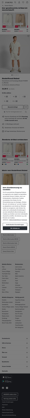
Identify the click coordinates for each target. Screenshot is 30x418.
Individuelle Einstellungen (15, 224)
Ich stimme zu (15, 228)
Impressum (24, 219)
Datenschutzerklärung (15, 219)
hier (23, 216)
